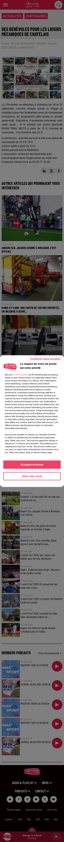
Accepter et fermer (32, 464)
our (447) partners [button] (20, 374)
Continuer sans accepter (45, 359)
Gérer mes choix (32, 476)
